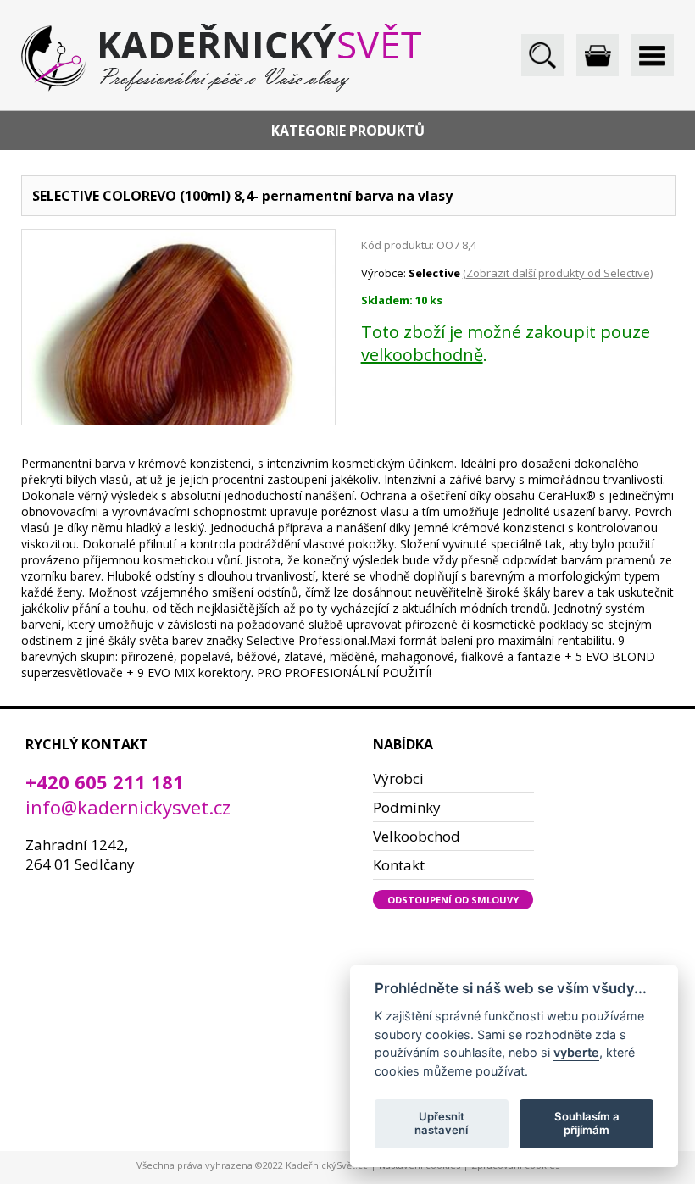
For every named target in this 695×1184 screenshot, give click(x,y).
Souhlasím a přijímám (587, 1123)
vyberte (576, 1052)
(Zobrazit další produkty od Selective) (558, 273)
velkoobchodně (422, 354)
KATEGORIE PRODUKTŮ (348, 130)
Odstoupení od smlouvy (453, 899)
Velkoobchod (416, 836)
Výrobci (398, 778)
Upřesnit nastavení (441, 1123)
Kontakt (399, 865)
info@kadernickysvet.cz (128, 807)
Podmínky (407, 807)
